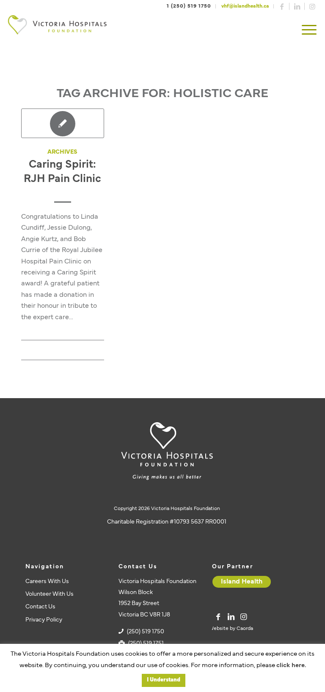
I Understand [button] (163, 680)
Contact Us (40, 607)
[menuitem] (309, 31)
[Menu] (309, 31)
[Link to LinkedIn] (297, 6)
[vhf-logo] (57, 31)
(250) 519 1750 (145, 632)
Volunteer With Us (49, 594)
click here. (291, 665)
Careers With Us (47, 581)
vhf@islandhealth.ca (245, 6)
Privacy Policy (43, 620)
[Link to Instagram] (312, 6)
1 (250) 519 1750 (189, 6)
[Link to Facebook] (281, 6)
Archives (62, 152)
